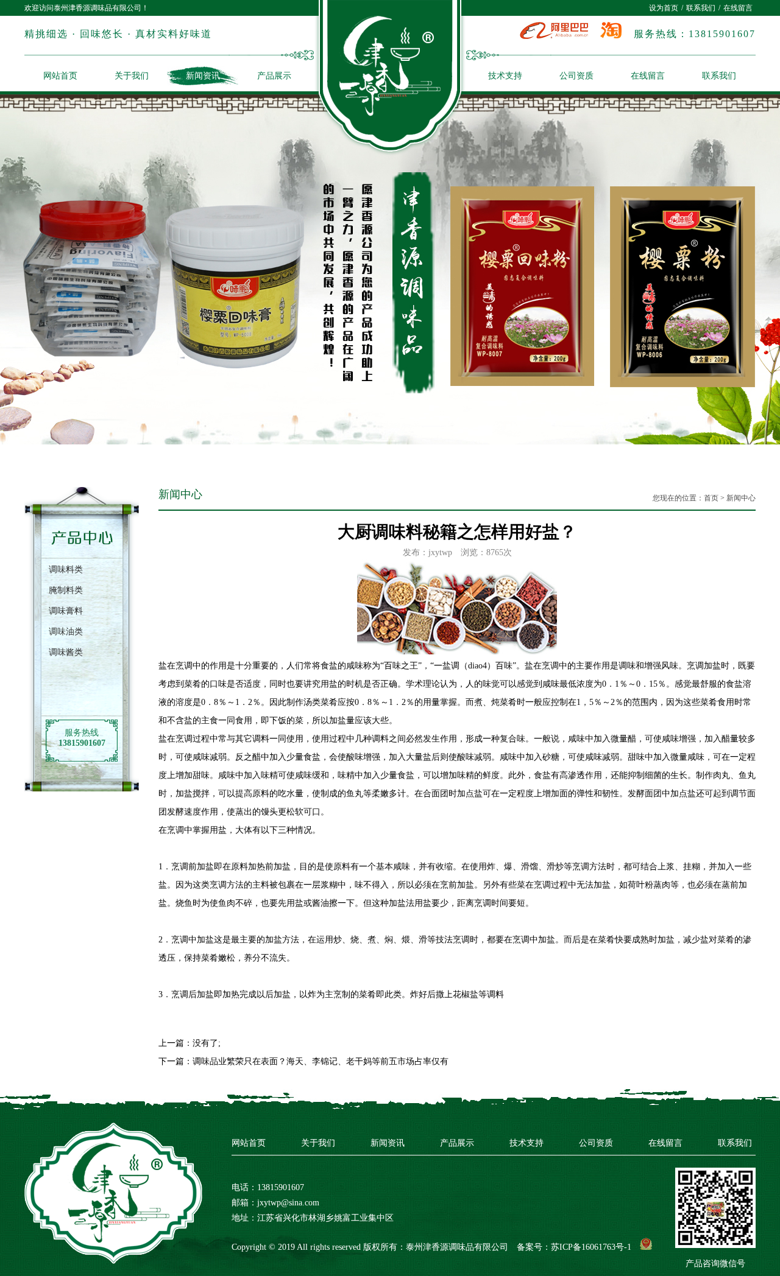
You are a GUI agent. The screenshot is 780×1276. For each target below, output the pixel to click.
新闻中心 (741, 498)
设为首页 (663, 8)
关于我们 (132, 75)
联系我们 (700, 8)
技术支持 (505, 75)
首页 (711, 498)
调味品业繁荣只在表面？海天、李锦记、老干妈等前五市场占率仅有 (320, 1061)
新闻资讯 (203, 75)
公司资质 (576, 75)
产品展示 (274, 75)
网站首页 (60, 75)
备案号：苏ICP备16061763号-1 (574, 1247)
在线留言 (738, 8)
